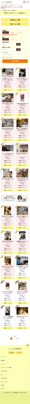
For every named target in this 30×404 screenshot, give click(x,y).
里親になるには (14, 24)
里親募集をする (14, 20)
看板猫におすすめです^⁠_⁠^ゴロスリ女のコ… (22, 242)
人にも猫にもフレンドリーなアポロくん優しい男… (7, 79)
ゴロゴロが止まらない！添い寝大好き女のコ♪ (22, 179)
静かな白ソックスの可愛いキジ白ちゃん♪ (7, 217)
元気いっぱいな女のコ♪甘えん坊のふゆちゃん (7, 267)
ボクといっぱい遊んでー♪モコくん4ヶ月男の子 (22, 79)
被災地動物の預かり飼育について (10, 34)
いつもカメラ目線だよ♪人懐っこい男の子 (22, 217)
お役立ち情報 (3, 378)
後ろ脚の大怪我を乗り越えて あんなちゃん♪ (7, 129)
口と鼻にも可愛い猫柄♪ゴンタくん (7, 242)
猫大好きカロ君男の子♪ (22, 153)
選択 (18, 44)
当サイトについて (4, 381)
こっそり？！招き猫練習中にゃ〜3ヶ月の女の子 (7, 317)
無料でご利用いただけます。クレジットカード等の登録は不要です (12, 7)
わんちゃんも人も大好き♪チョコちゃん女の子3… (7, 292)
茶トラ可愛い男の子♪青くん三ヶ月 (7, 179)
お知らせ (3, 388)
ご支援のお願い (4, 371)
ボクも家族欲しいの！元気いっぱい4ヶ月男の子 (22, 267)
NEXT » (17, 338)
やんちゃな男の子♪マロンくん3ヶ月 (7, 104)
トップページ (3, 357)
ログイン (19, 352)
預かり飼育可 (20, 32)
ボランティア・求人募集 (6, 367)
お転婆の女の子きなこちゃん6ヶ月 (22, 317)
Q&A (2, 374)
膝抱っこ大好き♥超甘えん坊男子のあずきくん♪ (22, 129)
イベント (3, 364)
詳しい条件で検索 (8, 57)
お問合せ (3, 385)
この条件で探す (15, 61)
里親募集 (12, 32)
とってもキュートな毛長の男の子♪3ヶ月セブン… (22, 292)
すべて (5, 32)
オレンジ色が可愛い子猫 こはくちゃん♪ (8, 154)
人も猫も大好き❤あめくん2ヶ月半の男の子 (22, 104)
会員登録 (11, 352)
